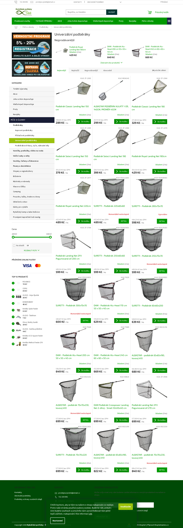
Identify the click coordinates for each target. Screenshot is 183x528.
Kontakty (78, 2)
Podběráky (18, 125)
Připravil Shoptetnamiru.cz (158, 525)
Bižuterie (17, 176)
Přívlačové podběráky (24, 135)
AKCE (15, 94)
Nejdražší (75, 70)
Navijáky (16, 114)
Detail (124, 221)
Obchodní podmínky (95, 2)
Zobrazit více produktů (110, 62)
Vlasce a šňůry (19, 186)
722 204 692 (63, 497)
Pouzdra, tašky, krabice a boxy (26, 196)
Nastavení (58, 520)
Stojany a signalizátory (23, 171)
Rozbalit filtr (30, 250)
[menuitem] (22, 21)
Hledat (111, 12)
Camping (17, 191)
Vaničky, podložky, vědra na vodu (28, 150)
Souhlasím (125, 506)
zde (90, 513)
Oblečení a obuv (20, 202)
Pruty (15, 109)
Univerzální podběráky (26, 140)
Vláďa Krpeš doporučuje (23, 104)
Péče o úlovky (18, 120)
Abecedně (107, 70)
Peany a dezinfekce (22, 166)
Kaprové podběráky (24, 130)
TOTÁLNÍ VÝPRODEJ (20, 89)
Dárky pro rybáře (20, 207)
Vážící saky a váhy (21, 156)
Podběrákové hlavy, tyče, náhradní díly (32, 145)
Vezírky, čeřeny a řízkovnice (26, 161)
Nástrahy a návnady (21, 181)
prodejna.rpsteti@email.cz (69, 493)
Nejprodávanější (91, 70)
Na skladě (22, 245)
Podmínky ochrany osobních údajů (28, 499)
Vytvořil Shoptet (139, 525)
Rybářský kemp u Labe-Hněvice (26, 212)
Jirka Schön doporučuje (23, 99)
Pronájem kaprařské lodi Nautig (26, 217)
